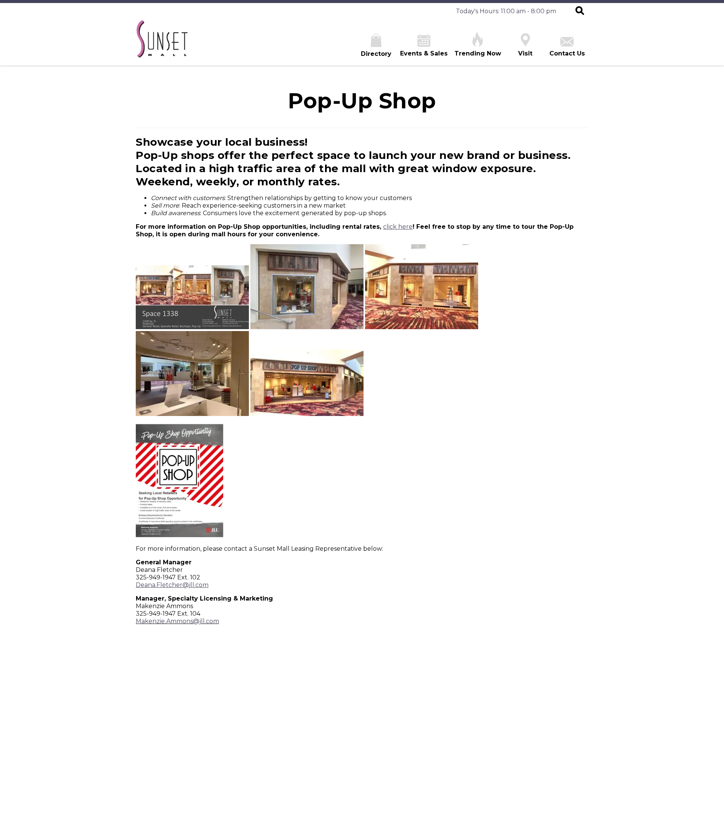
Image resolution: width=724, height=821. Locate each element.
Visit (525, 53)
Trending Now (477, 53)
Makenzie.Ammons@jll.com (177, 621)
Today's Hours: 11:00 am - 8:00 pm (506, 11)
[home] (162, 42)
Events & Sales (424, 53)
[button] (579, 11)
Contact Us (567, 53)
